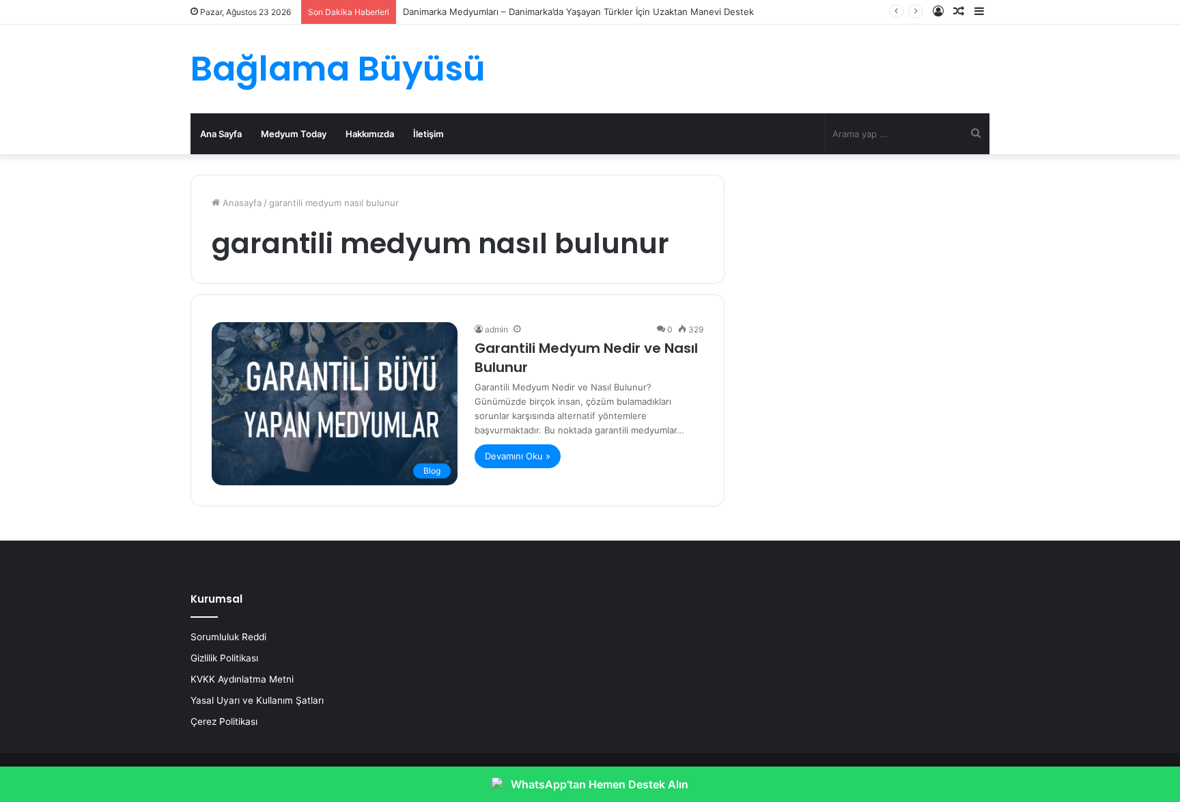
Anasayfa (241, 202)
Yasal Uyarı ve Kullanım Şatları (257, 700)
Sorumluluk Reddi (228, 636)
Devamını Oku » (517, 455)
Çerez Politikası (224, 721)
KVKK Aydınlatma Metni (242, 679)
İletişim (428, 133)
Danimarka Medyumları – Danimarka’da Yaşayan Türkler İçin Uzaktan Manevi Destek (578, 11)
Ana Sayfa (221, 133)
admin (496, 329)
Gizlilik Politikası (224, 658)
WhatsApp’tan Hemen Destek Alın (599, 784)
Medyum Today (293, 133)
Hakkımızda (370, 133)
